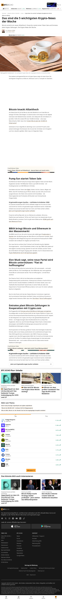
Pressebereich (36, 546)
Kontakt (34, 538)
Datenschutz (4, 547)
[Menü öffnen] (60, 4)
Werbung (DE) (36, 543)
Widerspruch (41, 571)
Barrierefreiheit (5, 550)
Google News (20, 555)
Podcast (19, 546)
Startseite (4, 13)
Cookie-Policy (33, 568)
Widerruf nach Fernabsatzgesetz (27, 571)
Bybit (28, 189)
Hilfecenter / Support (38, 536)
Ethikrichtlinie (5, 555)
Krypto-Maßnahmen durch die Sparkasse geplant (23, 253)
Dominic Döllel (11, 30)
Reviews (19, 543)
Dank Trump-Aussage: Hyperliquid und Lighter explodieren (16, 405)
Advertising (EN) (36, 541)
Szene (22, 13)
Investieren (20, 541)
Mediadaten (4, 543)
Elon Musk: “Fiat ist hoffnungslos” (42, 298)
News (18, 536)
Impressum (4, 545)
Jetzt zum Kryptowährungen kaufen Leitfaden (22, 211)
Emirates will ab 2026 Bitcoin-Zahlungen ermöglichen (36, 311)
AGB (27, 575)
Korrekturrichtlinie (6, 560)
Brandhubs (20, 550)
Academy (19, 548)
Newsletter (20, 553)
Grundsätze (4, 552)
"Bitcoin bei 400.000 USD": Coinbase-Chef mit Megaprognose (17, 408)
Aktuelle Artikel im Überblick (13, 13)
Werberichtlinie (5, 557)
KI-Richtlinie (4, 562)
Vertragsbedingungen (13, 568)
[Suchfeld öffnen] (58, 4)
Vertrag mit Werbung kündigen (47, 568)
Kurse (18, 538)
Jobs (2, 540)
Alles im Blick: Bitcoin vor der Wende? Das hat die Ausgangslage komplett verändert (23, 410)
